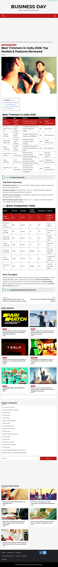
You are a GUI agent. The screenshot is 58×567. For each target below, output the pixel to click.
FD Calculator (6, 418)
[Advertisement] (29, 29)
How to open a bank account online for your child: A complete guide (42, 522)
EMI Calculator (6, 412)
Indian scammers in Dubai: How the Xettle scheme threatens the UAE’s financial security (42, 332)
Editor (4, 335)
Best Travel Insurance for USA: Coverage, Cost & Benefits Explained (43, 502)
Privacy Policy (10, 552)
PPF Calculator (6, 437)
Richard (3, 55)
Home (3, 552)
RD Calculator (6, 439)
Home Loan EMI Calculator (9, 421)
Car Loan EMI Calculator (8, 407)
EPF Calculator (6, 415)
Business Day (28, 6)
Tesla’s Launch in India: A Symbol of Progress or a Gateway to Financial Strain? (14, 361)
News (14, 45)
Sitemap (4, 559)
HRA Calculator (6, 423)
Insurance (33, 498)
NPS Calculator (6, 431)
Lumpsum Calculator (8, 426)
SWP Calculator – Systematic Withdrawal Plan (14, 453)
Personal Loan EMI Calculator (10, 434)
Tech (4, 498)
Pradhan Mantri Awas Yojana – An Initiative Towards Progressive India (14, 299)
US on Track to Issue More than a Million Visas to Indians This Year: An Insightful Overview (43, 389)
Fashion (4, 45)
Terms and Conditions (8, 556)
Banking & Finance (7, 518)
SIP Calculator (6, 447)
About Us (24, 556)
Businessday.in (38, 564)
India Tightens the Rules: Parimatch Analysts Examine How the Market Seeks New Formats (14, 332)
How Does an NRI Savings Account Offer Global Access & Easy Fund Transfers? (14, 523)
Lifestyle (9, 45)
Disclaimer (18, 552)
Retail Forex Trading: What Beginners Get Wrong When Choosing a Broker (15, 543)
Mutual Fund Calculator (8, 428)
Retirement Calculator (8, 442)
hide (12, 100)
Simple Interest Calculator (9, 445)
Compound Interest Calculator (10, 410)
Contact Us (18, 556)
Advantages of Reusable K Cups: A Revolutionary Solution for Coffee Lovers (42, 361)
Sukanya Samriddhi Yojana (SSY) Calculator (14, 450)
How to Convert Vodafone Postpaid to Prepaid (43, 299)
